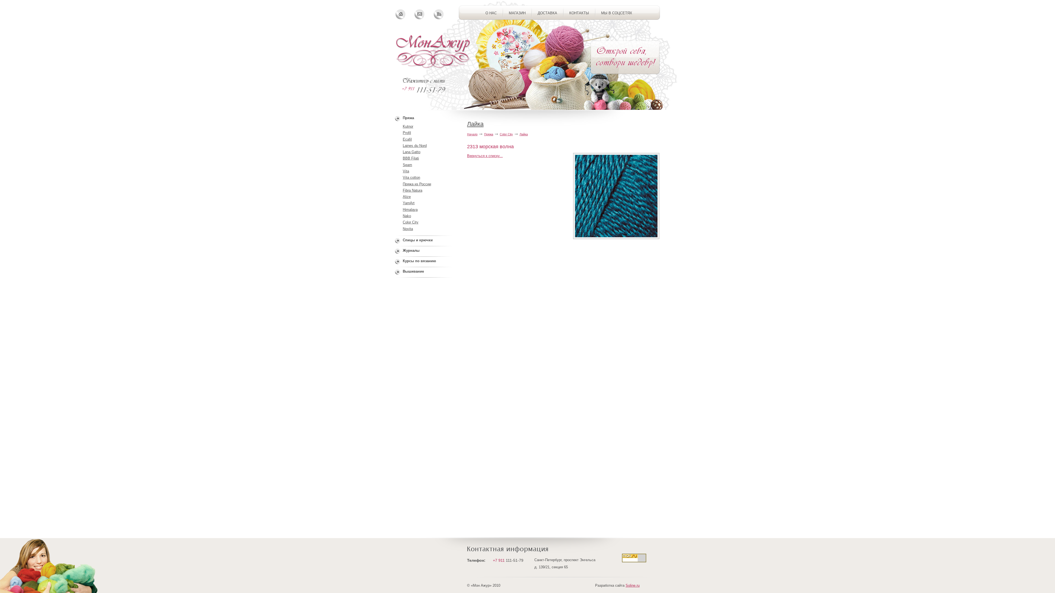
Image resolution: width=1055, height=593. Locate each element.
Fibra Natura (412, 190)
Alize (407, 197)
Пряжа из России (417, 184)
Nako (407, 216)
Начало (472, 134)
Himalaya (410, 210)
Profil (407, 133)
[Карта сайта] (439, 14)
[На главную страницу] (433, 52)
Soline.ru (633, 585)
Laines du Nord (415, 146)
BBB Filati (411, 158)
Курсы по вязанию (419, 261)
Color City (506, 134)
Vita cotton (411, 177)
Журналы (411, 250)
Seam (407, 165)
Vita (406, 171)
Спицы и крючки (418, 240)
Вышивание (413, 271)
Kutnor (408, 126)
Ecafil (407, 139)
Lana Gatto (411, 152)
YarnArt (409, 203)
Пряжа (488, 134)
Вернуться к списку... (485, 156)
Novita (408, 229)
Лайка (475, 124)
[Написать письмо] (420, 14)
